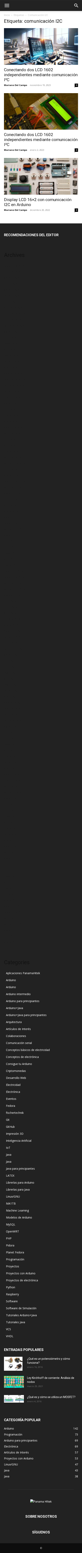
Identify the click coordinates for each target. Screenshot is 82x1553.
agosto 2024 (12, 290)
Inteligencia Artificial (18, 1141)
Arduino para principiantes (22, 1001)
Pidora (10, 1245)
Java (8, 1154)
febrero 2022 (12, 391)
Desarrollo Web (16, 1078)
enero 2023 (11, 367)
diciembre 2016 (14, 571)
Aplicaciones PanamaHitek (23, 973)
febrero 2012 (12, 894)
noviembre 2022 (14, 379)
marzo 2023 (12, 355)
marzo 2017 (12, 565)
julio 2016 (10, 601)
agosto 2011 (12, 930)
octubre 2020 (12, 433)
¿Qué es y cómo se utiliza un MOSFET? (51, 1397)
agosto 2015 (12, 655)
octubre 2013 (12, 786)
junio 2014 (11, 738)
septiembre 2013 (15, 792)
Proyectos (12, 1266)
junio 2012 (11, 870)
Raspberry (12, 1294)
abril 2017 (10, 559)
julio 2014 (10, 732)
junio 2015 (11, 667)
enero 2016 (11, 625)
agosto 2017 (12, 535)
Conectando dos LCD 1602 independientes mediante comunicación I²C (41, 74)
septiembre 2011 (15, 924)
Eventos (11, 1099)
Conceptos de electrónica (22, 1057)
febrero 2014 (12, 762)
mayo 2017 (11, 553)
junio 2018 (11, 499)
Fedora (10, 1106)
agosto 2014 (12, 726)
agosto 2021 (12, 403)
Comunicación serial (19, 1043)
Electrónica (13, 1092)
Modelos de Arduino (19, 1217)
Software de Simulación (21, 1308)
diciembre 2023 (14, 308)
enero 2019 (11, 475)
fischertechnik (15, 1113)
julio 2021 (10, 409)
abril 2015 (10, 679)
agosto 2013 (12, 798)
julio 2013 (10, 804)
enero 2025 (11, 284)
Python (10, 1287)
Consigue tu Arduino (19, 1064)
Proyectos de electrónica (22, 1280)
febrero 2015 (12, 691)
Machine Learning (17, 1210)
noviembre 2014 (14, 708)
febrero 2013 (12, 834)
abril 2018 (10, 505)
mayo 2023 (11, 343)
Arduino (11, 980)
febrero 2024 (12, 296)
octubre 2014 (12, 714)
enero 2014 (11, 768)
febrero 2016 (12, 619)
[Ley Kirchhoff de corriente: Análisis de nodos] (14, 1382)
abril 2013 (10, 822)
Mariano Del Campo (15, 85)
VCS (8, 1329)
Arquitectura (14, 1022)
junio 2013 (11, 810)
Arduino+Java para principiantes (26, 1015)
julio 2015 (10, 661)
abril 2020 (10, 445)
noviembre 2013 (14, 780)
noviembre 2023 (14, 314)
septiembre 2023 (15, 326)
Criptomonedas (16, 1071)
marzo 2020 (12, 451)
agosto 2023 (12, 331)
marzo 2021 (12, 415)
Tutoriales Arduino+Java (21, 1315)
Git (8, 1120)
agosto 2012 (12, 858)
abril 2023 (10, 349)
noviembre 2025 (14, 266)
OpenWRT (12, 1231)
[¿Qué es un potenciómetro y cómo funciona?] (13, 1364)
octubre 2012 (12, 852)
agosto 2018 (12, 493)
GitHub (10, 1127)
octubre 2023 (12, 320)
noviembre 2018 (14, 481)
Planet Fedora (15, 1252)
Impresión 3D (14, 1134)
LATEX (10, 1175)
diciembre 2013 (14, 774)
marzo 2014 (12, 756)
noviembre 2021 (14, 397)
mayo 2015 (11, 673)
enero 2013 (11, 840)
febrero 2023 (12, 361)
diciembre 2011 (14, 906)
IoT (8, 1147)
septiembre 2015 (15, 649)
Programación (15, 1259)
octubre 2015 (12, 643)
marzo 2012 (12, 888)
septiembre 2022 (15, 385)
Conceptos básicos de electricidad (28, 1050)
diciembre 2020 (14, 427)
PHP (9, 1238)
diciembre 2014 (14, 702)
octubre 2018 (12, 487)
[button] (6, 5)
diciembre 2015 (14, 631)
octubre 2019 (12, 457)
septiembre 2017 (15, 529)
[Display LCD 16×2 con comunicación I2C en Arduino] (41, 176)
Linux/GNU (13, 1196)
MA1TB (11, 1203)
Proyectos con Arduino (20, 1273)
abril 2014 (10, 750)
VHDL (9, 1336)
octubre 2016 (12, 583)
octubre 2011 (12, 918)
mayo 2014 (11, 744)
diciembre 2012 (14, 846)
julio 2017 (10, 541)
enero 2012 (11, 900)
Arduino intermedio (18, 994)
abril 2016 (10, 613)
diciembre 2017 (14, 517)
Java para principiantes (20, 1168)
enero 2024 (11, 302)
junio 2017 (11, 547)
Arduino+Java (14, 1008)
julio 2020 (10, 439)
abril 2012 (10, 882)
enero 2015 (11, 697)
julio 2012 (10, 864)
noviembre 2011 (14, 912)
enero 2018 (11, 511)
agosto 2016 (12, 595)
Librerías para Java (18, 1189)
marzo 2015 (12, 685)
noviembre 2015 (14, 637)
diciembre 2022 (14, 373)
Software (12, 1301)
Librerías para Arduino (20, 1182)
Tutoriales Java (15, 1322)
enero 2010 (11, 942)
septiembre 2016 (15, 589)
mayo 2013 (11, 816)
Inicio (7, 15)
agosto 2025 (12, 278)
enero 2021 (11, 421)
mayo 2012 (11, 876)
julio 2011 (10, 936)
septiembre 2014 (15, 720)
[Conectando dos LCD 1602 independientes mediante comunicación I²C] (41, 46)
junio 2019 (11, 469)
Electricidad (13, 1085)
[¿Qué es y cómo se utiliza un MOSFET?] (14, 1399)
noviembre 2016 (14, 577)
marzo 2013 (12, 828)
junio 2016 (11, 607)
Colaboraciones (16, 1036)
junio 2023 (11, 337)
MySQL (10, 1224)
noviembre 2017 (14, 523)
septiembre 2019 (15, 463)
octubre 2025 (12, 272)
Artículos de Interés (18, 1029)
